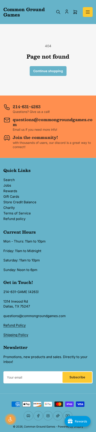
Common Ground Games (39, 426)
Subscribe (77, 377)
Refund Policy (14, 325)
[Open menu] (88, 12)
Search (9, 180)
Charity (9, 208)
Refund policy (14, 219)
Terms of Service (17, 213)
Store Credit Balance (19, 202)
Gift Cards (11, 196)
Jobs (7, 185)
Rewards (10, 191)
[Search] (58, 12)
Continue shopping (48, 71)
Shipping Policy (15, 335)
